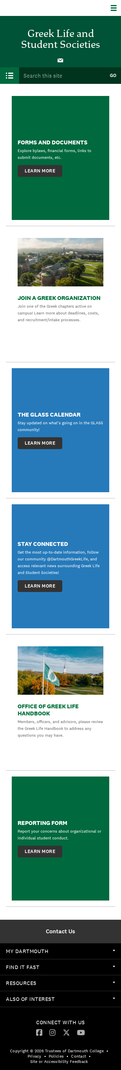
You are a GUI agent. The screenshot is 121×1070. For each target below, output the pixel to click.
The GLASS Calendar (49, 414)
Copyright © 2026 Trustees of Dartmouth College (57, 1050)
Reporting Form (42, 823)
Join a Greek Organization (59, 298)
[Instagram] (52, 1032)
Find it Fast (22, 967)
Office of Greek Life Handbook (48, 709)
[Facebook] (39, 1032)
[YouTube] (81, 1032)
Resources (21, 983)
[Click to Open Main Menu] (9, 75)
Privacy (34, 1056)
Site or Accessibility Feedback (59, 1061)
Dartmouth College (34, 8)
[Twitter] (66, 1032)
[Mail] (60, 60)
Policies (56, 1056)
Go (113, 75)
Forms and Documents (53, 142)
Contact (78, 1056)
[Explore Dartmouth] (116, 8)
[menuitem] (60, 60)
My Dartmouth (27, 951)
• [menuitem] (107, 1050)
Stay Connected (43, 544)
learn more (40, 171)
